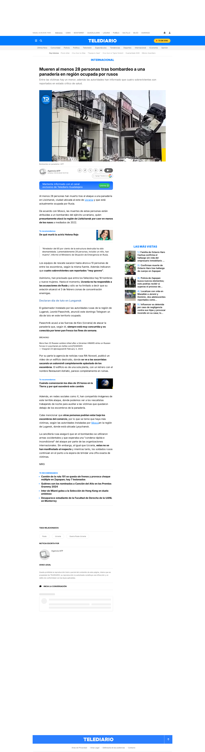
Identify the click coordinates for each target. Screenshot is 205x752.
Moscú (95, 422)
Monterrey (79, 33)
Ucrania (89, 199)
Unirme (103, 185)
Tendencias (115, 48)
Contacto (131, 748)
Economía (153, 48)
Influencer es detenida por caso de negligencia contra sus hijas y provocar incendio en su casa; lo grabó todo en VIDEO (151, 310)
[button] (102, 176)
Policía (67, 48)
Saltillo (126, 33)
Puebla (116, 33)
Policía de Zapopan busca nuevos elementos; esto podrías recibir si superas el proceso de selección (150, 284)
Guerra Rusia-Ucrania (78, 536)
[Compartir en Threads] (96, 170)
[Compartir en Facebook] (85, 170)
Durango (145, 33)
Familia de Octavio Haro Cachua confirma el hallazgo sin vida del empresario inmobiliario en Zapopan (151, 258)
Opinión (164, 48)
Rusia (44, 536)
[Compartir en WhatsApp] (80, 170)
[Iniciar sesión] (169, 33)
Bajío (135, 33)
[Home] (102, 40)
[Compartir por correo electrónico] (101, 170)
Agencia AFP (54, 171)
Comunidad (55, 48)
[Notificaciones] (165, 33)
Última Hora (42, 48)
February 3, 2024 (75, 349)
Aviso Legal (94, 748)
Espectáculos (101, 48)
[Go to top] (168, 739)
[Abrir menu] (36, 40)
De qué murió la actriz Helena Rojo (58, 234)
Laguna (106, 33)
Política (76, 48)
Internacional (140, 48)
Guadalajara (93, 33)
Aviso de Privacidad (79, 748)
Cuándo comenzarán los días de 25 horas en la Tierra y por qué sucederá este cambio (66, 385)
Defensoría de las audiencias (114, 748)
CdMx (68, 33)
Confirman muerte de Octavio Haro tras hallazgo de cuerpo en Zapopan (151, 268)
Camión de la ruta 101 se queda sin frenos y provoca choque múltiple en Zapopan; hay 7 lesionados (75, 478)
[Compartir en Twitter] (90, 170)
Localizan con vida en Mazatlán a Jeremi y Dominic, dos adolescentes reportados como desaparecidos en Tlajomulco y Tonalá (151, 298)
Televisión (87, 48)
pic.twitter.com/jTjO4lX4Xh (71, 346)
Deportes (127, 48)
